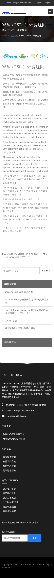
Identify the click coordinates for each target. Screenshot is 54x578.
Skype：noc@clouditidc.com (18, 3)
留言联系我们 (9, 506)
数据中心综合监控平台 (13, 434)
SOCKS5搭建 (11, 320)
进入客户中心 (9, 488)
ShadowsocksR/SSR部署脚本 (19, 292)
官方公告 (14, 36)
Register (48, 3)
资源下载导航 (9, 461)
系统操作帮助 (9, 457)
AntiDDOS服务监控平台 (14, 439)
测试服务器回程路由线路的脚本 (20, 328)
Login (38, 3)
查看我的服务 (9, 493)
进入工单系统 (9, 497)
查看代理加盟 (9, 511)
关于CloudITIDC (10, 502)
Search (46, 270)
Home (4, 36)
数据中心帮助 (9, 466)
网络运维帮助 (9, 470)
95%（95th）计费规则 (23, 66)
